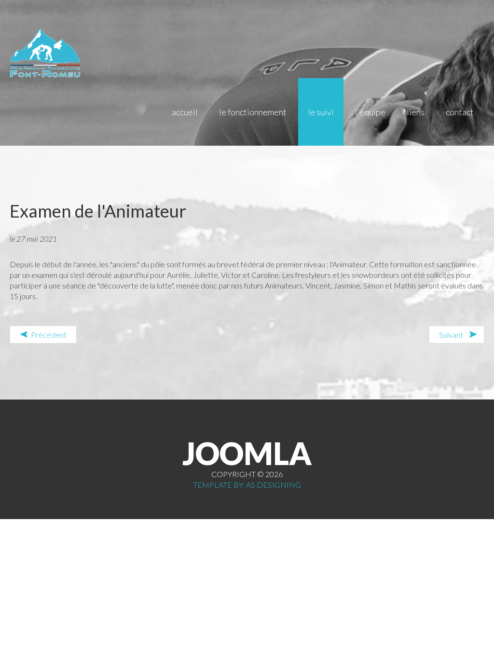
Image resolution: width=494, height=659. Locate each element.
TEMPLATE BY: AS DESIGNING (247, 484)
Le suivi (321, 112)
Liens (416, 112)
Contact (460, 112)
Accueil (185, 112)
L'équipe (370, 112)
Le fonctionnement (253, 112)
